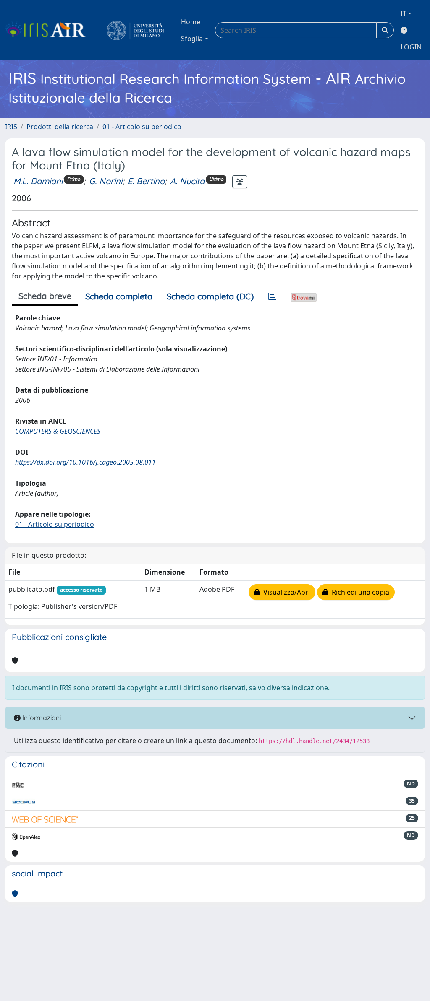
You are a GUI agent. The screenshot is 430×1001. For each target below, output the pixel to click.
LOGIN (411, 47)
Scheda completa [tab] (118, 296)
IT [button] (403, 13)
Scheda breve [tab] (44, 296)
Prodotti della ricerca (59, 126)
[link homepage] (49, 30)
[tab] (272, 296)
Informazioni (41, 717)
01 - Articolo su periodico (141, 126)
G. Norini (105, 181)
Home (190, 21)
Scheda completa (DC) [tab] (210, 296)
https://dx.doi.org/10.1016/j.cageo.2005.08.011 (85, 462)
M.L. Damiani (38, 181)
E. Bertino (146, 181)
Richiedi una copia (358, 592)
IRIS (11, 126)
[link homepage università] (135, 30)
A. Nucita (187, 181)
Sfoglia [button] (192, 38)
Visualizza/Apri (285, 592)
